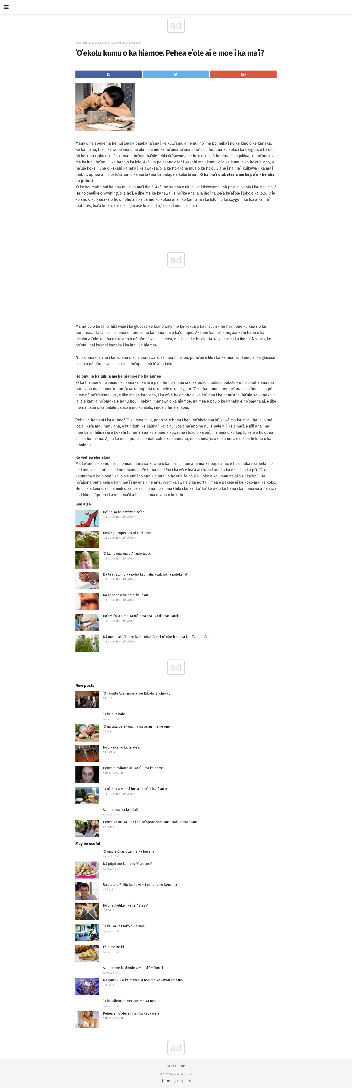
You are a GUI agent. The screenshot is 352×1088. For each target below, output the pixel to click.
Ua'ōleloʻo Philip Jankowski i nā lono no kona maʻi (140, 885)
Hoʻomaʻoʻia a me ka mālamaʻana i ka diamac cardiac (142, 616)
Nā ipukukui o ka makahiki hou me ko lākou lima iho (143, 980)
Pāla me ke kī (113, 947)
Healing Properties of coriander (127, 533)
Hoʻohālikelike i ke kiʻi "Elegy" (125, 906)
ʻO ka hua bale (114, 714)
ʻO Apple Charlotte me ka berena (128, 852)
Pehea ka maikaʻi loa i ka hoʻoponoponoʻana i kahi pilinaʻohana (150, 822)
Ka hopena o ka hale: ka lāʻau (125, 595)
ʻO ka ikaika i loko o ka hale (124, 926)
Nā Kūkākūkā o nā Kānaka (126, 43)
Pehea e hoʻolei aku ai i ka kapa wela (131, 1013)
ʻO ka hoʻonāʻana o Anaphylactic (127, 554)
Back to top (176, 1066)
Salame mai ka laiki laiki (121, 810)
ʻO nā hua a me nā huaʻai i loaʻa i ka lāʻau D (135, 789)
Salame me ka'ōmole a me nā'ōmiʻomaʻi (133, 968)
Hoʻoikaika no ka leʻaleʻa (121, 747)
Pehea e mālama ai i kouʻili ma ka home (133, 768)
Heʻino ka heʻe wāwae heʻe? (123, 512)
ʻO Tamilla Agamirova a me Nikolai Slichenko (136, 693)
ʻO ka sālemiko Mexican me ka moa (129, 1001)
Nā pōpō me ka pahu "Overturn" (127, 864)
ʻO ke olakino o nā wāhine (91, 43)
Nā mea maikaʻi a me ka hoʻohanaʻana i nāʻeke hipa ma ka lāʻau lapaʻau (156, 637)
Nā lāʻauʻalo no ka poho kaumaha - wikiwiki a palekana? (145, 574)
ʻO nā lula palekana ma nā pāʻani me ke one (136, 727)
